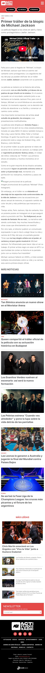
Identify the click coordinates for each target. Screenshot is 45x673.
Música (14, 639)
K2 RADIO (11, 9)
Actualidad (7, 639)
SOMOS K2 (22, 647)
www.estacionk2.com (24, 656)
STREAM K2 (34, 9)
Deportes (21, 639)
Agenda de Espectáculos (11, 644)
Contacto (30, 647)
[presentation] (5, 51)
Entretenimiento (31, 639)
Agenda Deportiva (28, 644)
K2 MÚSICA (22, 9)
